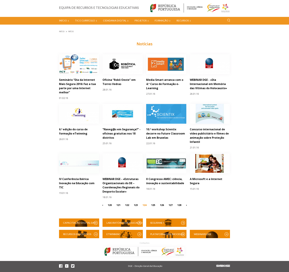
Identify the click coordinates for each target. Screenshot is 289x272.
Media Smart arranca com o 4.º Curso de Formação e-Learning (164, 84)
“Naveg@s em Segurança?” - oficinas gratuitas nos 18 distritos (121, 133)
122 (127, 204)
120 (110, 204)
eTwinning (113, 234)
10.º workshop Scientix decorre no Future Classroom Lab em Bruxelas (165, 133)
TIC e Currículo (85, 20)
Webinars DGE (202, 234)
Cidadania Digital (114, 20)
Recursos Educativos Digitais (77, 235)
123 (136, 204)
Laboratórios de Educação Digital (124, 224)
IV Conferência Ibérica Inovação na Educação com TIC (76, 183)
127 (171, 204)
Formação (161, 20)
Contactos (144, 243)
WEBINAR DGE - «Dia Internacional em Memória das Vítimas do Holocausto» (208, 84)
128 (179, 204)
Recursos (182, 20)
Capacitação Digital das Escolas (79, 224)
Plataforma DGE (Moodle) (166, 234)
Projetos (140, 20)
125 (153, 204)
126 (162, 204)
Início (63, 20)
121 (118, 204)
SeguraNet (157, 222)
